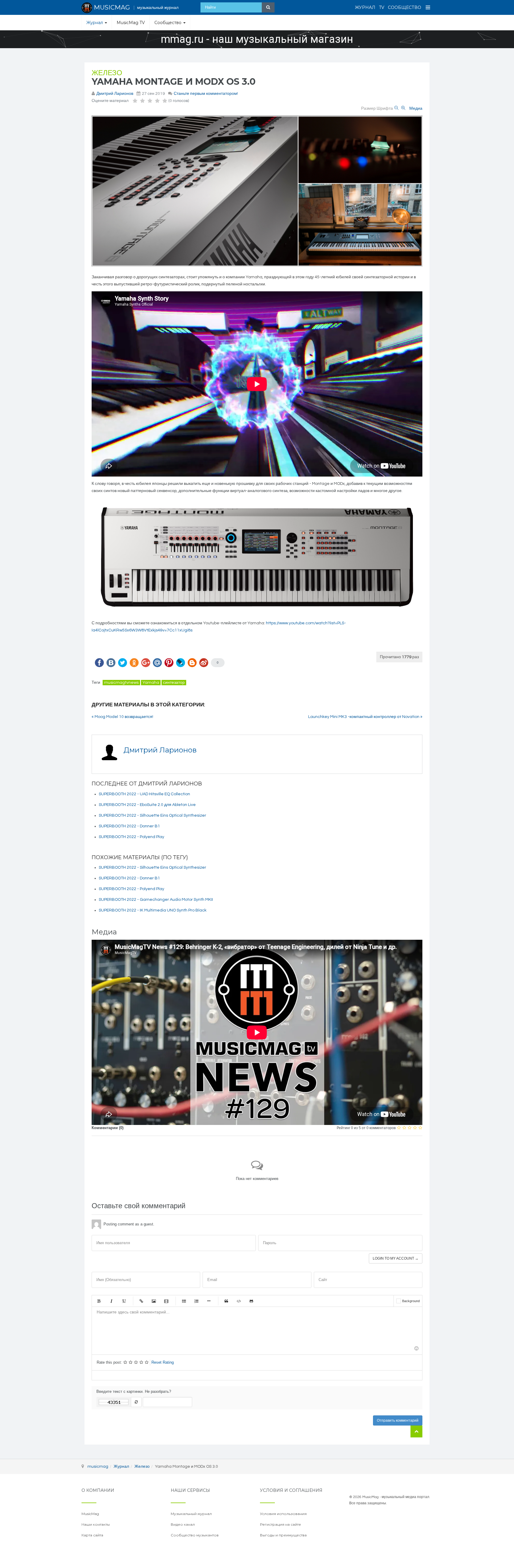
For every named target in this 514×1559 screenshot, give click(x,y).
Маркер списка (209, 1301)
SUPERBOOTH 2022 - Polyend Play (131, 837)
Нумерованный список (196, 1301)
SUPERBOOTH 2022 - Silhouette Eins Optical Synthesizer (152, 815)
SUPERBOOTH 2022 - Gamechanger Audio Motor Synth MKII (156, 900)
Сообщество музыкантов (195, 1535)
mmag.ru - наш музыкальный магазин (257, 39)
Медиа (415, 108)
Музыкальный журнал (191, 1513)
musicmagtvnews (121, 683)
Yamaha (150, 683)
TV (381, 7)
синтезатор (174, 683)
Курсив (111, 1301)
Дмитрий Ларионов (114, 94)
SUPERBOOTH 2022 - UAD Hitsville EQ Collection (144, 794)
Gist (251, 1301)
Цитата (226, 1301)
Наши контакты (96, 1524)
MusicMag (90, 1513)
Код (239, 1301)
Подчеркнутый (123, 1301)
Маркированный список (184, 1301)
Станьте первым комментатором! (206, 94)
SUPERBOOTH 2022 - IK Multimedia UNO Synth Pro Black (152, 910)
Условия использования (283, 1513)
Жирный (98, 1301)
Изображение (154, 1301)
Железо (107, 73)
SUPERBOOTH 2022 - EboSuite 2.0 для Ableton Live (147, 805)
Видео (166, 1301)
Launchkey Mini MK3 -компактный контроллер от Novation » (365, 717)
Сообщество (404, 7)
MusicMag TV (131, 22)
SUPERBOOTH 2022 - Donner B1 (129, 826)
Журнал (365, 7)
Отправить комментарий (398, 1420)
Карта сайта (92, 1535)
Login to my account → (396, 1258)
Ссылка (141, 1301)
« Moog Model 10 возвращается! (122, 717)
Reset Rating (162, 1362)
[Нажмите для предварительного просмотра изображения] (257, 191)
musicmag (97, 1466)
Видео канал (183, 1524)
